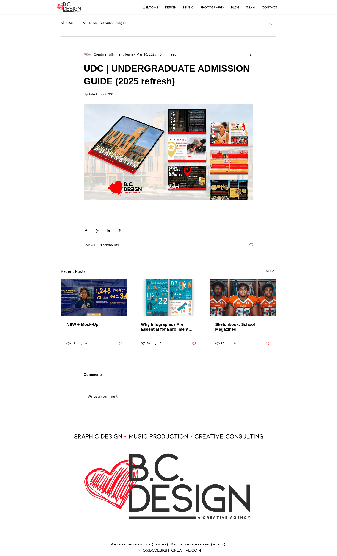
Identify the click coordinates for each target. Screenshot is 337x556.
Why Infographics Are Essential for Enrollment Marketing (164, 327)
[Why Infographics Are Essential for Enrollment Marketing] (168, 297)
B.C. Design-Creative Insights (105, 22)
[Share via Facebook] (86, 231)
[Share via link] (119, 231)
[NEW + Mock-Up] (94, 297)
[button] (270, 23)
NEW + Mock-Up (82, 324)
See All (271, 270)
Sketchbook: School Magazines (235, 327)
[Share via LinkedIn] (108, 231)
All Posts (67, 22)
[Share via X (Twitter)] (97, 231)
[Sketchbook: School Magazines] (243, 297)
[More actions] (250, 54)
